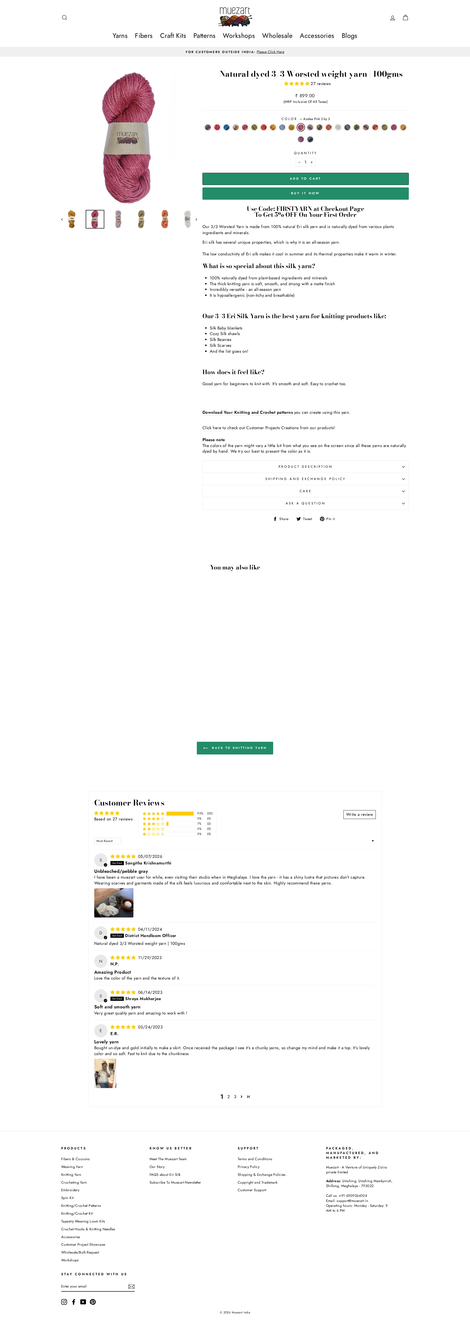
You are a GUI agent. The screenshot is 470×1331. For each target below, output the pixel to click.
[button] (297, 84)
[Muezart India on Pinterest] (93, 1302)
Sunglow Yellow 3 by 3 (273, 127)
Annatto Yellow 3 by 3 (403, 127)
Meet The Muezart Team (168, 1158)
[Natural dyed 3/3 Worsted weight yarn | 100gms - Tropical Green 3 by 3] (92, 700)
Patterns (204, 35)
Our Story (157, 1166)
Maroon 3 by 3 (394, 127)
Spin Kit (67, 1197)
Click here (211, 428)
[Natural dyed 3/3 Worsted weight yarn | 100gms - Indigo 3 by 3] (79, 695)
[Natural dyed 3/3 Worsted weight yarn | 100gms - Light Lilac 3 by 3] (139, 695)
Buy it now (305, 193)
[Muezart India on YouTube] (83, 1302)
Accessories (317, 35)
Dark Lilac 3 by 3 (366, 127)
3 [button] (235, 1097)
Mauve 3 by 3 (301, 139)
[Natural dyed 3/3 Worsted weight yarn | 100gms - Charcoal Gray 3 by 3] (86, 700)
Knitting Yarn (71, 1174)
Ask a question (306, 503)
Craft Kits (173, 35)
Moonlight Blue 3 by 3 (282, 127)
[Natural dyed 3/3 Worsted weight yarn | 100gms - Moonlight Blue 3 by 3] (119, 695)
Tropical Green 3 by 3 (356, 127)
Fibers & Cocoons (75, 1158)
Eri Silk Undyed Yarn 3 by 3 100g (338, 127)
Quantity (305, 153)
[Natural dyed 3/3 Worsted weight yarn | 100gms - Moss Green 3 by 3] (66, 700)
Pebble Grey (310, 139)
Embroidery (70, 1190)
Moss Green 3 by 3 (319, 127)
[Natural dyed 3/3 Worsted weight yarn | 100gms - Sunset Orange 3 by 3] (72, 700)
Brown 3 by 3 (235, 127)
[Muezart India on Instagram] (64, 1302)
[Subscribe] (131, 1287)
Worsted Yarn (231, 226)
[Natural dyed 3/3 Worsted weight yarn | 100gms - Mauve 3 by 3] (132, 700)
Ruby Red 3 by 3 (217, 127)
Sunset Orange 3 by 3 (328, 127)
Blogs (349, 35)
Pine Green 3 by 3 (254, 127)
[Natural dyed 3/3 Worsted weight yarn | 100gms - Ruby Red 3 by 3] (72, 695)
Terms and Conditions (255, 1158)
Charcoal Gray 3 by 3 (347, 127)
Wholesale (277, 35)
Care (306, 491)
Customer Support (252, 1190)
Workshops (239, 35)
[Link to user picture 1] (113, 902)
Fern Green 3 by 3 (384, 127)
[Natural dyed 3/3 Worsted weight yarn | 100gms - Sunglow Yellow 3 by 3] (112, 695)
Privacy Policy (248, 1166)
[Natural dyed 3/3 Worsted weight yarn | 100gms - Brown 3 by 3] (86, 695)
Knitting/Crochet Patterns (81, 1205)
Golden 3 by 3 (291, 127)
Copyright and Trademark (258, 1182)
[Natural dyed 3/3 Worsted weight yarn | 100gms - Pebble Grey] (139, 700)
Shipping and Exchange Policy (305, 478)
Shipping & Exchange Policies (262, 1174)
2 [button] (228, 1097)
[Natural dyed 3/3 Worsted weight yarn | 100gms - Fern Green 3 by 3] (112, 700)
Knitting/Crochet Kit (77, 1213)
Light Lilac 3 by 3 (310, 127)
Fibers (144, 35)
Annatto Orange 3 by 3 (375, 127)
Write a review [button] (359, 814)
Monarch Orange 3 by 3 (263, 127)
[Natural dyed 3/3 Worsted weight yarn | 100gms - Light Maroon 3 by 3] (66, 695)
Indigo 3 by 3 (226, 127)
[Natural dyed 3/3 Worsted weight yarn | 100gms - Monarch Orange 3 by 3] (106, 695)
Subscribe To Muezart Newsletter (175, 1182)
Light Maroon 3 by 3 (208, 127)
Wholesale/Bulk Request (80, 1252)
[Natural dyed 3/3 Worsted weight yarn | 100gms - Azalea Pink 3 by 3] (132, 695)
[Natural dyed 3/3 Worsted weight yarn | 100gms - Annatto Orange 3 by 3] (106, 700)
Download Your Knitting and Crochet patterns (247, 412)
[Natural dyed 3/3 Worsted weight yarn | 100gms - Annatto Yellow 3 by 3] (125, 700)
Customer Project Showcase (83, 1244)
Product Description (306, 466)
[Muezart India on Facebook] (74, 1302)
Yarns (120, 35)
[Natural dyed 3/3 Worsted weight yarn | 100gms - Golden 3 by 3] (125, 695)
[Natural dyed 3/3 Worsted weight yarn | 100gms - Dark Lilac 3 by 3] (99, 700)
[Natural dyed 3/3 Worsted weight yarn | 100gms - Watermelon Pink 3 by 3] (92, 695)
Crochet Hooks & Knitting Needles (88, 1229)
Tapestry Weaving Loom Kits (83, 1221)
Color (306, 119)
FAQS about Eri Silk (165, 1174)
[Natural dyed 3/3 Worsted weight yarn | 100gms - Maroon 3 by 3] (119, 700)
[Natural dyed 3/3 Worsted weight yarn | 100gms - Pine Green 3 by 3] (99, 695)
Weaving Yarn (72, 1166)
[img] (123, 856)
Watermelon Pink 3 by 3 (245, 127)
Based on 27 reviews (113, 819)
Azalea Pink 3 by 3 (301, 127)
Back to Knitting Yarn (238, 748)
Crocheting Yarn (74, 1182)
